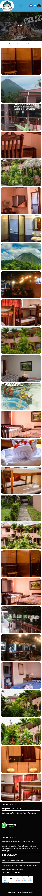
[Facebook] (31, 5)
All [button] (10, 44)
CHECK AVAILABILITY (9, 855)
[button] (21, 5)
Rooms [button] (30, 44)
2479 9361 (18, 809)
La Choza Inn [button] (19, 44)
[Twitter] (35, 5)
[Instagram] (39, 5)
